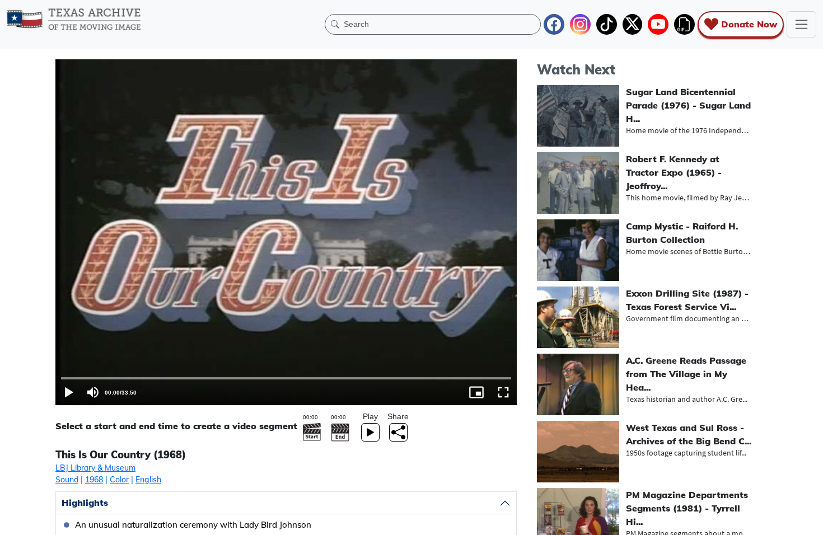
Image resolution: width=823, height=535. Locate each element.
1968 (94, 480)
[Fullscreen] (503, 392)
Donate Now (749, 24)
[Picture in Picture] (476, 392)
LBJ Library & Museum (95, 468)
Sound (66, 480)
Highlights (85, 502)
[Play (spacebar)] (68, 392)
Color (119, 480)
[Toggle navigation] (801, 24)
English (148, 480)
